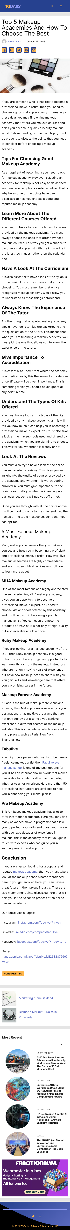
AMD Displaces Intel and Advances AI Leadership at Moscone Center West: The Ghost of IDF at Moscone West (51, 1063)
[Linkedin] (26, 1216)
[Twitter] (33, 1216)
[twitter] (19, 50)
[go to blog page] (62, 1044)
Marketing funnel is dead (36, 998)
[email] (33, 50)
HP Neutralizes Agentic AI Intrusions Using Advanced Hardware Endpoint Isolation (52, 1118)
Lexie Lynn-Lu (15, 41)
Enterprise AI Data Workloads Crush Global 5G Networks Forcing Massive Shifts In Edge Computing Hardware (51, 1090)
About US (53, 1226)
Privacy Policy (38, 1226)
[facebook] (4, 50)
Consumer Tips (13, 973)
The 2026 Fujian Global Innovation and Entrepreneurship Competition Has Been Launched (50, 1146)
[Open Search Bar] (52, 6)
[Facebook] (40, 1216)
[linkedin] (26, 50)
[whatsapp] (11, 50)
